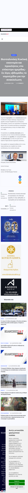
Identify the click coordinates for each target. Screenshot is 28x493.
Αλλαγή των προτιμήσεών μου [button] (16, 487)
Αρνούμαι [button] (17, 484)
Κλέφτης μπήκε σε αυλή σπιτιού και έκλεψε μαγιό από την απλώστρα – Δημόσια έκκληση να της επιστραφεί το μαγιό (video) (13, 417)
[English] (2, 491)
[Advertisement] (14, 14)
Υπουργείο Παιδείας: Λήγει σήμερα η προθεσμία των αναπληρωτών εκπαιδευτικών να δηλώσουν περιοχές (13, 370)
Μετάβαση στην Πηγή (6, 170)
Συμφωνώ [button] (16, 481)
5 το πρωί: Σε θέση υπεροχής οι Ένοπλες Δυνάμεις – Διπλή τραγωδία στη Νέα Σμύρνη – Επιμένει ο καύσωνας (14, 322)
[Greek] (4, 491)
